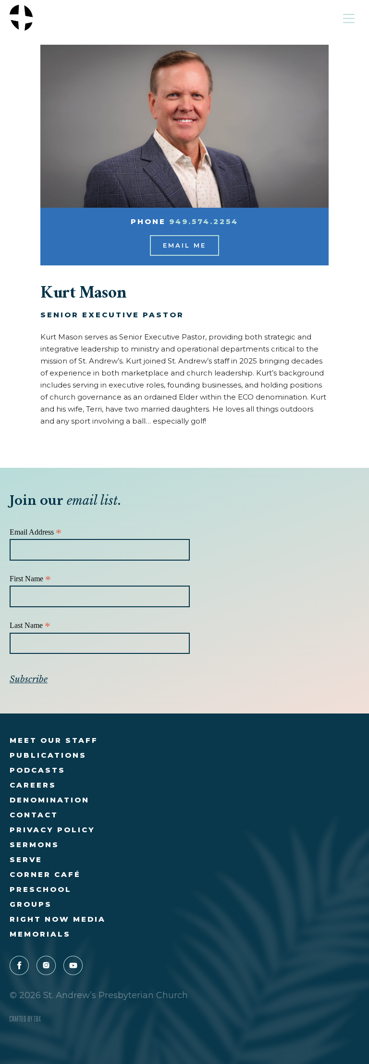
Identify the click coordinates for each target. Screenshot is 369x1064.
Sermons (34, 844)
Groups (31, 904)
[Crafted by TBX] (25, 1019)
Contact (34, 814)
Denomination (49, 799)
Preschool (41, 889)
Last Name (30, 625)
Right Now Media (58, 919)
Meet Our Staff (54, 740)
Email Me (184, 245)
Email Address (36, 532)
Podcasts (37, 770)
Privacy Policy (52, 829)
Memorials (40, 934)
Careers (33, 784)
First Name (30, 579)
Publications (48, 755)
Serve (26, 859)
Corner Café (45, 874)
